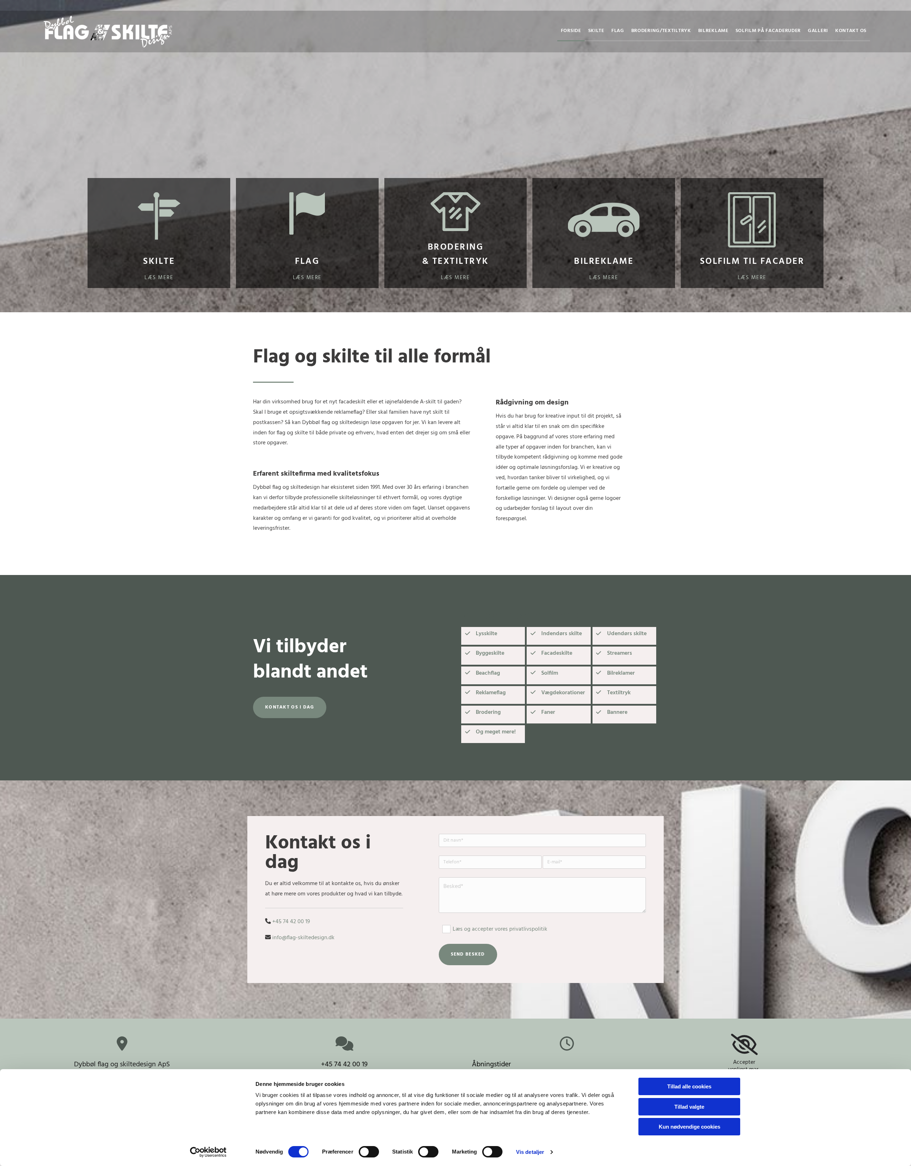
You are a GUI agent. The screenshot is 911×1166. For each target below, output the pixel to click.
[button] (289, 707)
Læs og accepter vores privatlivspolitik (500, 929)
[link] (744, 1044)
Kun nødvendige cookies (689, 1127)
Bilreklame (713, 31)
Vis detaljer (530, 1152)
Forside (571, 31)
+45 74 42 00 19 (344, 1064)
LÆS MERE (307, 277)
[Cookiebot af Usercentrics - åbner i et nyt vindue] (208, 1152)
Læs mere (158, 277)
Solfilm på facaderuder (768, 31)
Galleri (818, 31)
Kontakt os (851, 31)
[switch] (369, 1151)
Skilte (596, 31)
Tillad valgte (689, 1107)
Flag (617, 31)
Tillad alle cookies (689, 1086)
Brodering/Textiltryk (661, 31)
